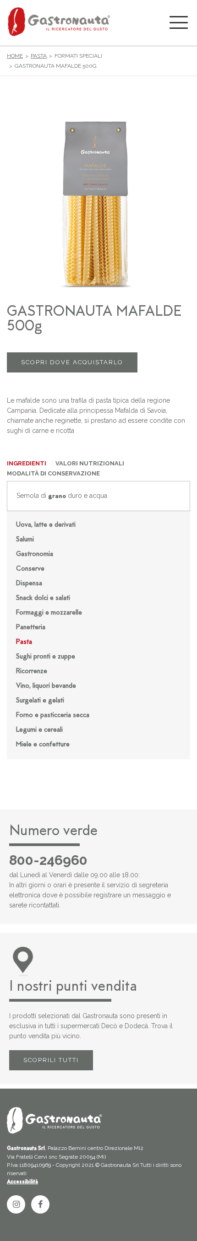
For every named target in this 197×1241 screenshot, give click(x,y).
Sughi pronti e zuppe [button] (45, 656)
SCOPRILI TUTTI (51, 1060)
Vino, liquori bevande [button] (46, 686)
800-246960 (48, 860)
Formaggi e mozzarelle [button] (49, 613)
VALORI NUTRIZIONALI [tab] (89, 463)
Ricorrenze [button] (31, 671)
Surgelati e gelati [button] (40, 700)
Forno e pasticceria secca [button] (52, 715)
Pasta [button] (24, 642)
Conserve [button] (30, 569)
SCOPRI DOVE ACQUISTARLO (72, 362)
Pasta (39, 56)
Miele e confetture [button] (43, 744)
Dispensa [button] (29, 583)
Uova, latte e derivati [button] (46, 525)
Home (15, 56)
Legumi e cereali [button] (39, 730)
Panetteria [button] (30, 627)
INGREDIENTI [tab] (26, 463)
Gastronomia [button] (34, 554)
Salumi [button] (25, 539)
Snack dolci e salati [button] (43, 598)
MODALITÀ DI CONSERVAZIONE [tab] (53, 473)
